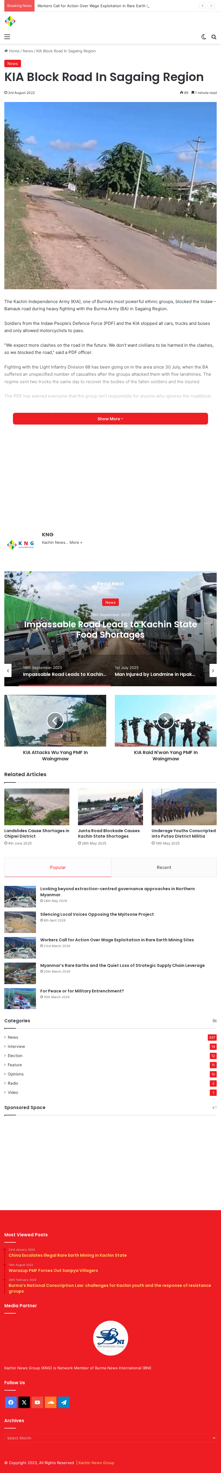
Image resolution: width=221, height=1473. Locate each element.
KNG (48, 534)
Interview (16, 1046)
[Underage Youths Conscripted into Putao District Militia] (184, 806)
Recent (164, 867)
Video (13, 1092)
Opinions (16, 1074)
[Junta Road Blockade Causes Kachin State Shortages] (110, 806)
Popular (58, 867)
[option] (110, 628)
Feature (15, 1065)
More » (76, 542)
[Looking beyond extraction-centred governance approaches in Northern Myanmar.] (20, 896)
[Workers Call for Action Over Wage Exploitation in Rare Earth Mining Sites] (20, 948)
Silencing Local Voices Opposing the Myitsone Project (97, 914)
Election (15, 1055)
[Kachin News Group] (31, 21)
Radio (13, 1083)
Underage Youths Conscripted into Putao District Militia (184, 833)
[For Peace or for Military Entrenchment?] (20, 998)
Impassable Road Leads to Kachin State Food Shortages (110, 629)
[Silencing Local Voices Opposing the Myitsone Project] (20, 922)
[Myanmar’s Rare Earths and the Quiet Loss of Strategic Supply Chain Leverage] (20, 973)
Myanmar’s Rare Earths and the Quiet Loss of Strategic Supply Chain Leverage (122, 965)
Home (14, 51)
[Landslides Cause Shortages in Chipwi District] (36, 806)
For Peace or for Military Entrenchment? (82, 991)
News (28, 51)
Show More (109, 418)
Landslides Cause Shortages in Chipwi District (36, 833)
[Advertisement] (110, 482)
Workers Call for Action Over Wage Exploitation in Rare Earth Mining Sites (103, 5)
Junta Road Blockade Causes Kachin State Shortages (109, 833)
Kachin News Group (96, 1462)
